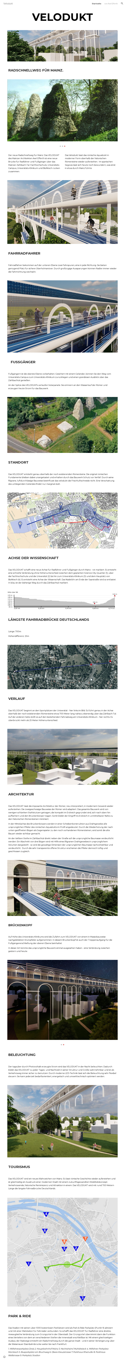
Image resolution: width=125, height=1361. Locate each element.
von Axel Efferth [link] (111, 3)
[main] (62, 17)
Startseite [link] (96, 3)
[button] (122, 3)
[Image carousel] (62, 113)
